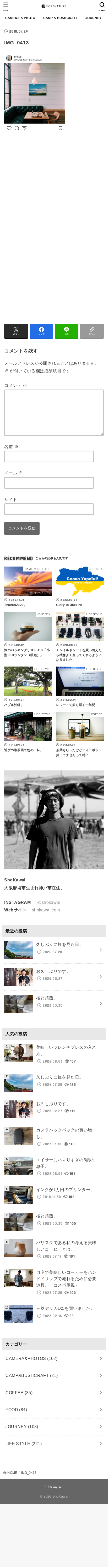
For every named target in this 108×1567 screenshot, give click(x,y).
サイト (10, 499)
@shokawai (48, 902)
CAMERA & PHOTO (20, 18)
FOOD (16, 1409)
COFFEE (19, 1392)
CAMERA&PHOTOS (31, 1358)
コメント (15, 385)
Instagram (55, 1486)
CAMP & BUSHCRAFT (60, 18)
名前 (11, 446)
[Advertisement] (48, 185)
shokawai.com (46, 910)
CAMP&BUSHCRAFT (32, 1375)
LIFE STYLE (24, 1443)
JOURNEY (93, 18)
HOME (12, 1472)
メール (13, 472)
